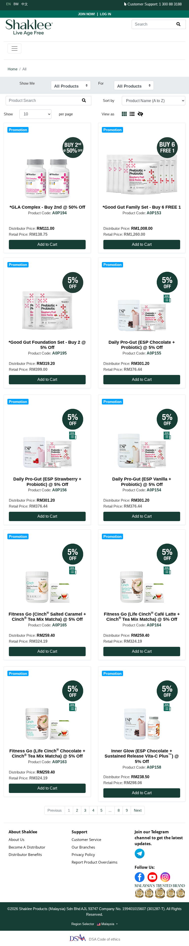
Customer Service (86, 839)
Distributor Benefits (25, 854)
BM (16, 3)
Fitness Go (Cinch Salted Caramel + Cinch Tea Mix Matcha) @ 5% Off (47, 617)
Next (138, 810)
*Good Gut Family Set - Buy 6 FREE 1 (142, 207)
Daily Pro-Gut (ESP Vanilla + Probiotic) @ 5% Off (141, 482)
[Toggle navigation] (14, 48)
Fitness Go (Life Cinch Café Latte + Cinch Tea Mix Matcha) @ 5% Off (142, 617)
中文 (24, 3)
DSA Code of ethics (104, 939)
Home (12, 69)
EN (8, 3)
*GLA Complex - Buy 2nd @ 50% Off (47, 207)
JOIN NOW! (86, 14)
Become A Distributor (27, 847)
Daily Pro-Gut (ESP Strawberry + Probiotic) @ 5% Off (47, 482)
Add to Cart (47, 244)
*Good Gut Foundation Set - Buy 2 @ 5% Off (47, 345)
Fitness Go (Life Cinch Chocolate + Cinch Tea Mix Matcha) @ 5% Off (47, 753)
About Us (16, 839)
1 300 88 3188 (170, 4)
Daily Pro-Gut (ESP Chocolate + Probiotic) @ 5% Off (142, 345)
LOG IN (105, 14)
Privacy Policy (83, 854)
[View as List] (132, 114)
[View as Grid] (124, 114)
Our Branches (83, 847)
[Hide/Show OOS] (140, 114)
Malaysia (107, 923)
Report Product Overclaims (94, 862)
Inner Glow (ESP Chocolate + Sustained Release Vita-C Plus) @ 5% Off (142, 756)
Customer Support (141, 4)
